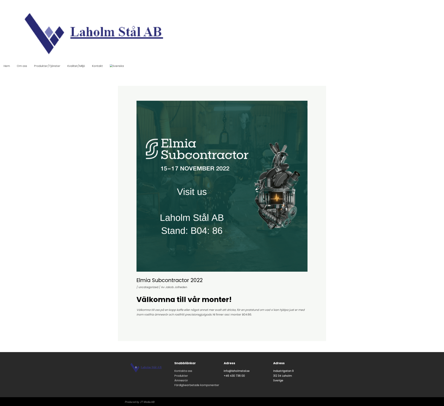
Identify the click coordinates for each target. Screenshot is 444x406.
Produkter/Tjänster (47, 66)
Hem (6, 66)
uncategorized (148, 287)
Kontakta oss (183, 371)
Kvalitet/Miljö (76, 66)
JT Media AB (147, 401)
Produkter (181, 376)
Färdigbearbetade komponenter (196, 385)
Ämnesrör (181, 380)
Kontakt (97, 66)
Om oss (22, 66)
